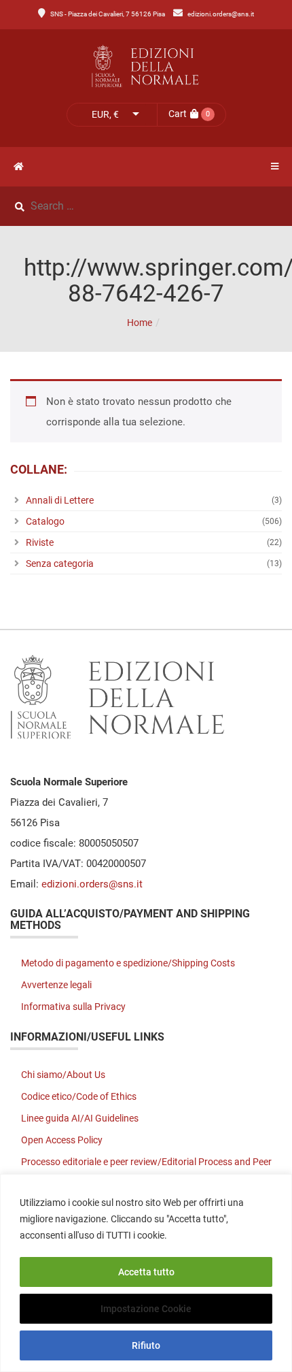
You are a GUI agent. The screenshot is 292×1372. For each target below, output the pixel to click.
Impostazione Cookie (146, 1308)
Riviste (40, 542)
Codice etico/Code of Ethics (78, 1096)
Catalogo (45, 521)
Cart (177, 113)
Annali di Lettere (60, 500)
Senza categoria (60, 563)
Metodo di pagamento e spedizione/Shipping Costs (128, 963)
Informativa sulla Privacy (73, 1006)
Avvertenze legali (56, 984)
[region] (146, 1273)
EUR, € (105, 114)
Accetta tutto (146, 1272)
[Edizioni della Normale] (146, 66)
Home (139, 322)
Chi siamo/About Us (63, 1074)
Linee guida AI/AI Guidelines (80, 1118)
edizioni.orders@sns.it (220, 14)
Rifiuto (146, 1345)
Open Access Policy (62, 1139)
